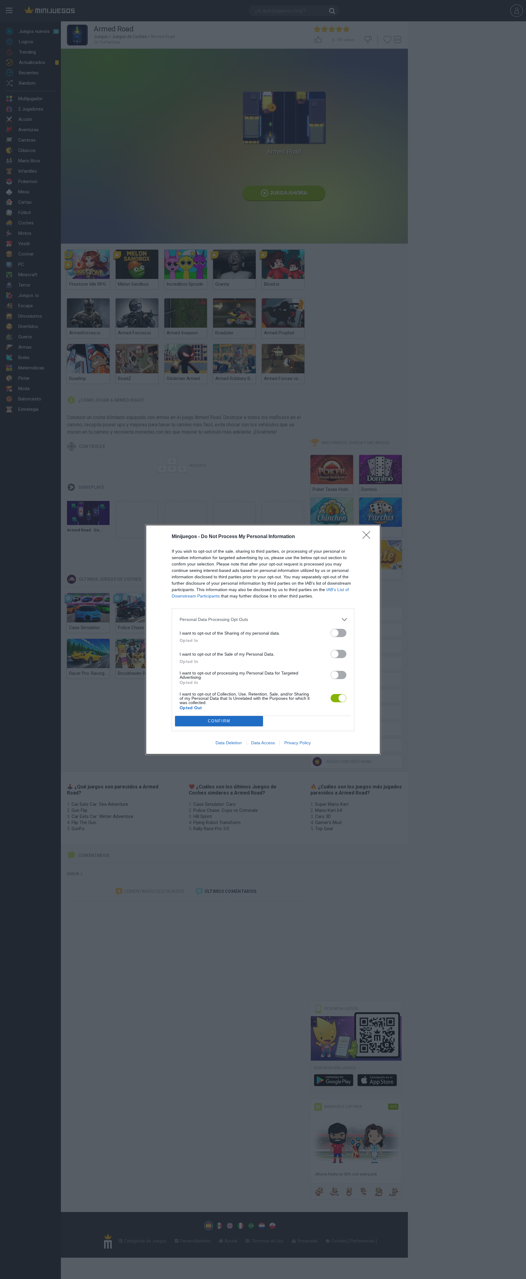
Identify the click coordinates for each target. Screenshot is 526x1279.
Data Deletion (229, 742)
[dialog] (263, 639)
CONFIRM (219, 721)
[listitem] (263, 619)
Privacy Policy (297, 742)
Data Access (263, 742)
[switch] (338, 633)
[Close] (368, 537)
